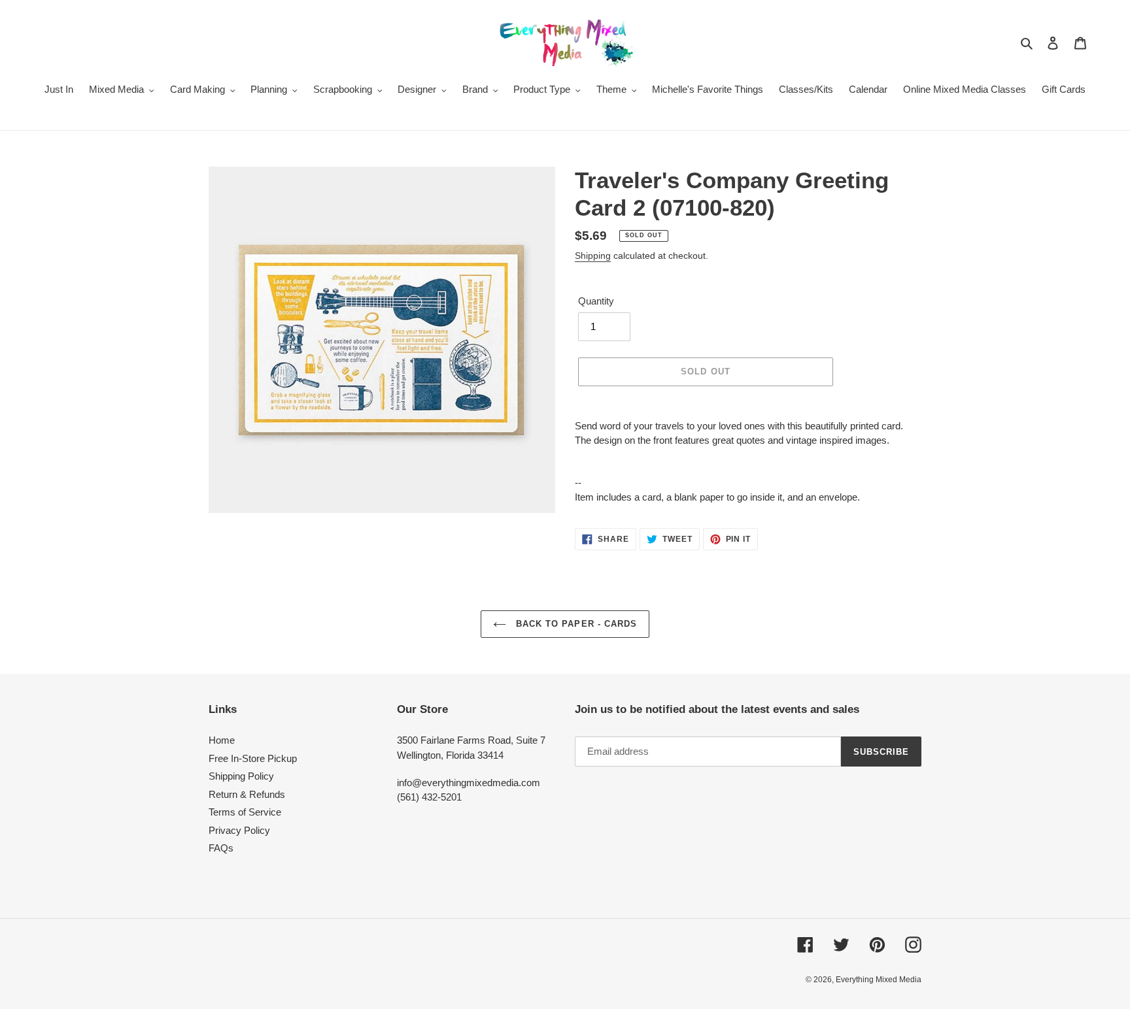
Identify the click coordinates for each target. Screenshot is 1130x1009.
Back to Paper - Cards (575, 624)
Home (222, 740)
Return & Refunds (247, 794)
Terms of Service (245, 812)
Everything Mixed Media (878, 979)
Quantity (596, 300)
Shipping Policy (241, 776)
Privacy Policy (239, 830)
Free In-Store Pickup (253, 758)
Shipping (593, 255)
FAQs (221, 847)
